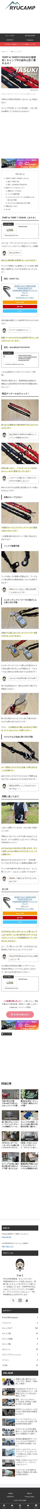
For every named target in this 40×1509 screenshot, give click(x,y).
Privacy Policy (29, 1496)
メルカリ (20, 311)
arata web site (6, 1237)
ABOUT (29, 1493)
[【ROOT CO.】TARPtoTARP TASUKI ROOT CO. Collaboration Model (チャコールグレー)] (7, 291)
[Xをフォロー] (13, 1300)
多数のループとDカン (15, 191)
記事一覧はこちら (8, 1246)
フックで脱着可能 (14, 194)
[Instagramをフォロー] (20, 1300)
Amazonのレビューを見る (25, 297)
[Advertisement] (20, 22)
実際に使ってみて (12, 206)
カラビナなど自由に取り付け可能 (19, 203)
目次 (17, 174)
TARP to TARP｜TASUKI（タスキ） (18, 178)
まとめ (8, 209)
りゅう (20, 1275)
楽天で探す (20, 306)
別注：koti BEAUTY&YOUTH (17, 184)
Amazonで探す (20, 302)
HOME (10, 1493)
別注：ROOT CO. (14, 181)
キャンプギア (7, 1034)
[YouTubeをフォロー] (27, 1300)
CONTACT (10, 1496)
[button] (36, 754)
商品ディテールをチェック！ (15, 188)
